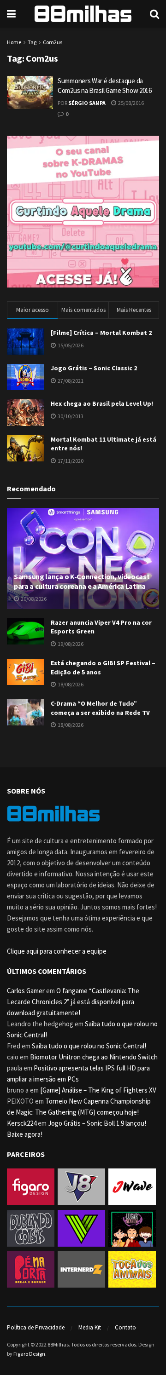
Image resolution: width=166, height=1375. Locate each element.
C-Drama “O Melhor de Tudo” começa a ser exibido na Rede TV (100, 708)
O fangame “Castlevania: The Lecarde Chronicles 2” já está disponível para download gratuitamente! (73, 1001)
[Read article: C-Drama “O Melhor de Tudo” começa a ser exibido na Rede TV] (25, 712)
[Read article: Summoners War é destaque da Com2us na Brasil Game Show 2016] (30, 92)
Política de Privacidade (36, 1327)
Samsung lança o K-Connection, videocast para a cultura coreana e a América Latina (82, 581)
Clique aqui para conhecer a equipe (57, 951)
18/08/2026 (70, 684)
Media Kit (89, 1327)
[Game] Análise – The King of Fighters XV (98, 1090)
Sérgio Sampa (87, 102)
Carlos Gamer (26, 990)
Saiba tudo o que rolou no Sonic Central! (89, 1045)
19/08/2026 (70, 643)
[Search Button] (154, 14)
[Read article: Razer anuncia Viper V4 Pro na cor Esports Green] (25, 631)
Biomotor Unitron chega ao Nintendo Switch (94, 1057)
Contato (125, 1327)
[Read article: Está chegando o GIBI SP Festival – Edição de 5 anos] (25, 672)
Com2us (52, 42)
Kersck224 (21, 1123)
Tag (32, 42)
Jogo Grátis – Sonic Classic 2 (94, 368)
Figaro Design (29, 1353)
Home (14, 42)
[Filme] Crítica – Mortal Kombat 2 (101, 332)
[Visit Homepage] (83, 14)
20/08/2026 (33, 598)
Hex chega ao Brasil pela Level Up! (102, 403)
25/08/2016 (130, 102)
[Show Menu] (11, 14)
